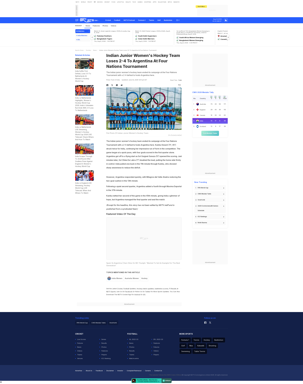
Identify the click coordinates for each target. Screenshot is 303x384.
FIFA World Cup (203, 188)
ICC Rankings (202, 216)
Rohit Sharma (202, 222)
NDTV (77, 2)
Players (104, 355)
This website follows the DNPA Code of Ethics (165, 375)
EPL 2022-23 (158, 339)
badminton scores (161, 289)
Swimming (185, 351)
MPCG (170, 2)
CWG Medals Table (204, 194)
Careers (148, 371)
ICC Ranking (106, 358)
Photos (105, 26)
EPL (79, 40)
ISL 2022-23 (133, 339)
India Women (117, 278)
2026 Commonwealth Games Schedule (208, 208)
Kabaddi (200, 346)
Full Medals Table (210, 133)
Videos (113, 26)
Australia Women (132, 278)
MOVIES (100, 2)
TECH (134, 2)
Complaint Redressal (134, 371)
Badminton (168, 20)
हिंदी (95, 2)
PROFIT (89, 2)
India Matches (82, 35)
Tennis (151, 20)
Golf (159, 20)
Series (103, 339)
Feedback (99, 371)
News (88, 26)
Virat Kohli (201, 200)
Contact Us (158, 371)
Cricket (108, 20)
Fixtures (80, 343)
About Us (89, 371)
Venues (80, 358)
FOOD (113, 2)
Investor (120, 371)
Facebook (128, 291)
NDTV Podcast (129, 20)
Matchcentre (134, 358)
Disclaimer (110, 371)
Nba (191, 346)
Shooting (212, 346)
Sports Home (79, 50)
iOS (144, 294)
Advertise (78, 371)
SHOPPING (147, 2)
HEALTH (128, 2)
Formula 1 (141, 20)
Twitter (147, 291)
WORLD (83, 2)
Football (117, 20)
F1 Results (173, 289)
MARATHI (176, 2)
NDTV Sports (111, 291)
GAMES (140, 2)
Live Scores (81, 339)
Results (104, 343)
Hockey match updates (145, 289)
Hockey (78, 26)
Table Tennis (199, 351)
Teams (79, 355)
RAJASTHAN (162, 2)
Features (96, 26)
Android (137, 294)
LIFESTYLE (120, 2)
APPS (154, 2)
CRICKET (107, 2)
